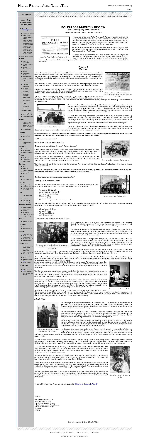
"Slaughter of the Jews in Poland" (86, 384)
